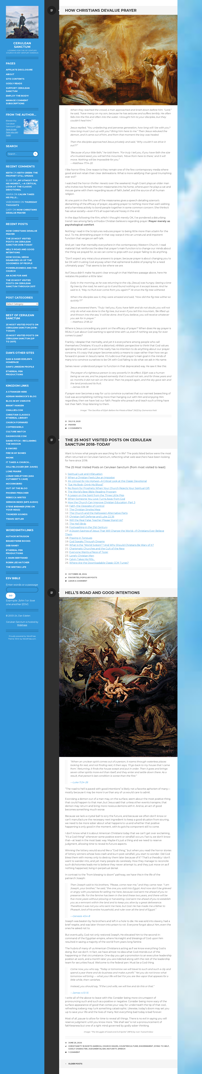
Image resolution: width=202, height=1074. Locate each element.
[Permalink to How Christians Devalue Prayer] (118, 60)
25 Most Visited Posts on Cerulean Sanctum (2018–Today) (22, 327)
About (10, 74)
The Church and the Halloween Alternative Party (98, 513)
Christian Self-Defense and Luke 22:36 (91, 516)
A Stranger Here (16, 391)
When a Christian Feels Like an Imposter (91, 477)
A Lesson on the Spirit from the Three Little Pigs (96, 495)
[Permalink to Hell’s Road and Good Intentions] (118, 677)
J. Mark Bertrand (17, 558)
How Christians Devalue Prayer (100, 10)
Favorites (73, 577)
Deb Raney (12, 545)
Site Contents (15, 79)
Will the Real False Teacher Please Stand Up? (96, 520)
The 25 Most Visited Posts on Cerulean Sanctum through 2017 (20, 283)
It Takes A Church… (18, 462)
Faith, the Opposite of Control (86, 506)
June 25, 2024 (75, 1043)
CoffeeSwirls (15, 427)
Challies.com (14, 410)
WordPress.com (29, 639)
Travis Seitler (15, 519)
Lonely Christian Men (81, 555)
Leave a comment (77, 581)
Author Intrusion (17, 536)
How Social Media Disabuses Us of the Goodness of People (19, 260)
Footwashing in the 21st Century (88, 527)
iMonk (9, 457)
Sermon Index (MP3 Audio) (22, 502)
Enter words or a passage (22, 584)
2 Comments (75, 428)
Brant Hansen (15, 405)
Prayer (72, 425)
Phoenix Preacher (17, 493)
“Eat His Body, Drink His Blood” (85, 484)
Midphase (22, 625)
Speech (121, 1049)
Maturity (112, 1049)
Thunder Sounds (17, 514)
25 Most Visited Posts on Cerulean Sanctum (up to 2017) (22, 338)
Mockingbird (14, 483)
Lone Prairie (13, 471)
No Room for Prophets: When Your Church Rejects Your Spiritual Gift (109, 488)
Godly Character (78, 1049)
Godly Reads (14, 83)
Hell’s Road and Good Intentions (102, 592)
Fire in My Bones (16, 453)
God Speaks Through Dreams (87, 541)
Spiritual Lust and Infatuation (85, 474)
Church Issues (110, 1046)
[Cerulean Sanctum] (22, 22)
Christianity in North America (85, 1046)
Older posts (75, 1064)
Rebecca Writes (16, 497)
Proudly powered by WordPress (22, 636)
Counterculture (128, 1046)
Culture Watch (16, 431)
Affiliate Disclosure (19, 69)
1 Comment (74, 1052)
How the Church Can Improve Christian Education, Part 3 (101, 502)
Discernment (146, 1046)
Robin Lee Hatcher (17, 562)
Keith (9, 172)
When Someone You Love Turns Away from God (96, 498)
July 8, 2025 (74, 421)
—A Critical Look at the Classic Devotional (107, 481)
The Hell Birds (77, 523)
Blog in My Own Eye (18, 401)
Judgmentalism (97, 1049)
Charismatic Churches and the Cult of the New (97, 548)
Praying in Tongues (80, 538)
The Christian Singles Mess (84, 509)
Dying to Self (161, 1046)
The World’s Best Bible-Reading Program (92, 491)
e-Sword (11, 448)
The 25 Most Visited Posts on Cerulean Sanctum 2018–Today (19, 241)
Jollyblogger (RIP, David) (22, 467)
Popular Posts (88, 577)
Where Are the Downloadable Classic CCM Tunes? (99, 562)
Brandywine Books (18, 541)
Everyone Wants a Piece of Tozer (88, 552)
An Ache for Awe (16, 275)
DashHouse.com (16, 436)
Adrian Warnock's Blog (21, 396)
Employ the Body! (17, 95)
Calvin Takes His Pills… (82, 559)
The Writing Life (16, 567)
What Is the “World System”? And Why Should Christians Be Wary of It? (111, 545)
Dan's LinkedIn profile (20, 366)
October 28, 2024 (77, 574)
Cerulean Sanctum (22, 45)
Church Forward (17, 422)
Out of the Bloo (17, 488)
